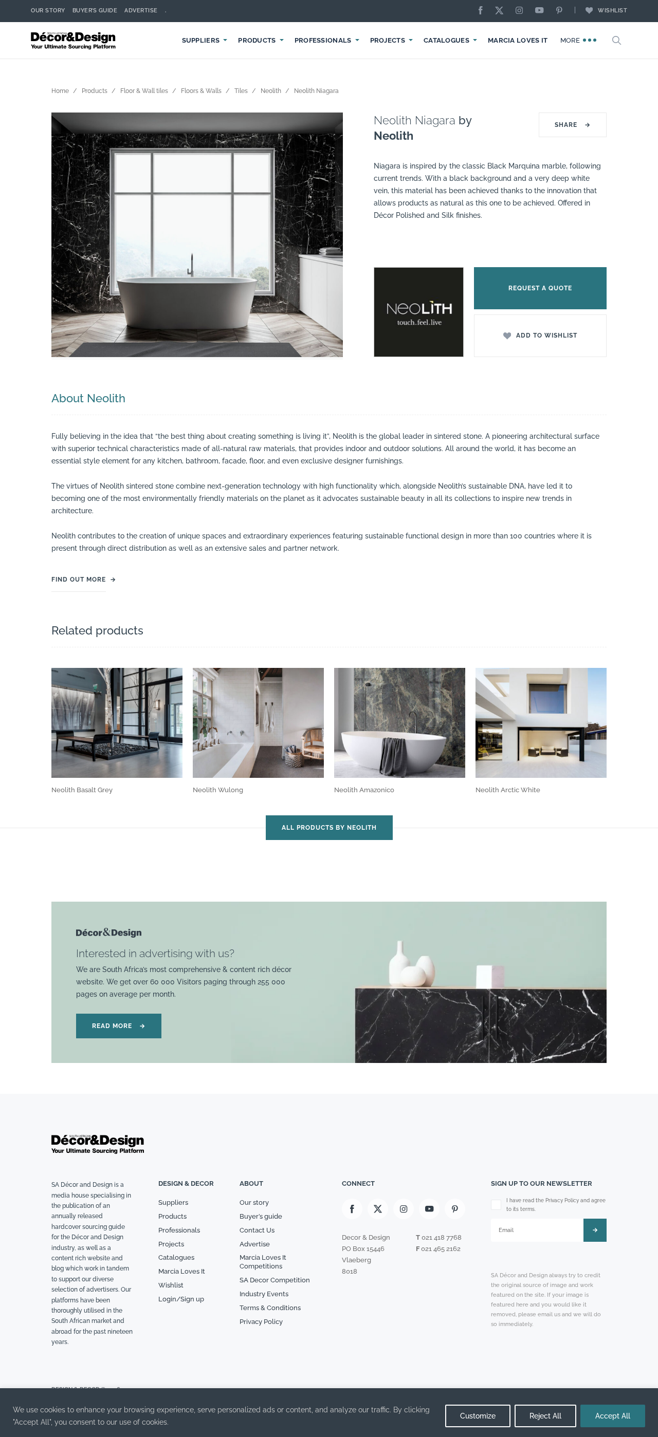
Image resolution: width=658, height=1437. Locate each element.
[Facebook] (483, 11)
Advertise (141, 10)
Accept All (612, 1416)
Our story (48, 10)
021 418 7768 (442, 1237)
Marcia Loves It (518, 40)
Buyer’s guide (261, 1216)
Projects (387, 40)
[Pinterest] (562, 11)
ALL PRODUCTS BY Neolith (329, 827)
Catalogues (446, 40)
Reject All (545, 1416)
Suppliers (201, 40)
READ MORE (118, 1026)
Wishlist (612, 10)
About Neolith (88, 398)
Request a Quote (540, 288)
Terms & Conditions (270, 1308)
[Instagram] (522, 11)
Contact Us (257, 1230)
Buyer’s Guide (95, 10)
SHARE (573, 124)
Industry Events (264, 1294)
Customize (478, 1416)
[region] (329, 1412)
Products (257, 40)
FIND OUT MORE (78, 579)
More (571, 40)
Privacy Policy (261, 1322)
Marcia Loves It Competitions (263, 1262)
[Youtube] (542, 11)
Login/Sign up (181, 1299)
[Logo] (74, 40)
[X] (501, 11)
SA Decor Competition (275, 1280)
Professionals (323, 40)
